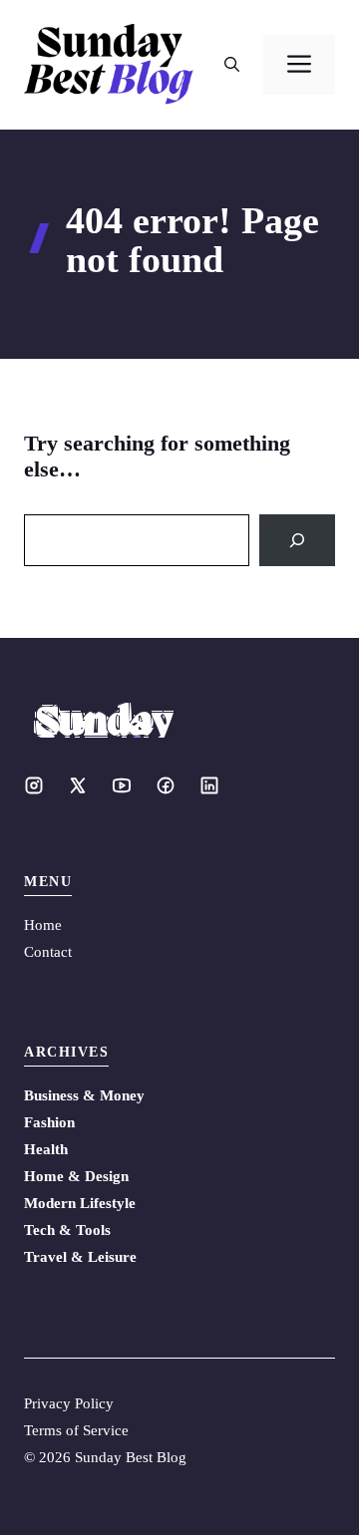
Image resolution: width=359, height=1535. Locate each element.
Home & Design (76, 1176)
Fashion (49, 1122)
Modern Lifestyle (80, 1203)
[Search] (297, 540)
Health (46, 1149)
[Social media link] (34, 785)
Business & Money (84, 1095)
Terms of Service (76, 1430)
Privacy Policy (69, 1403)
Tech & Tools (67, 1230)
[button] (231, 65)
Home (43, 925)
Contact (48, 952)
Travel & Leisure (80, 1257)
